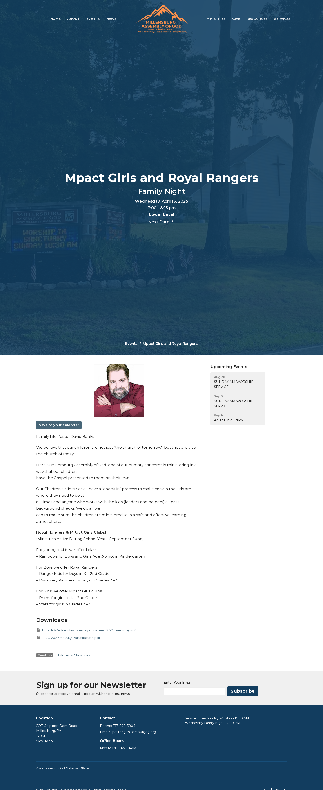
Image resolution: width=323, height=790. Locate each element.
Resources (257, 18)
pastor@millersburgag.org (134, 732)
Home (55, 18)
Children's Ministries (73, 655)
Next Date (159, 221)
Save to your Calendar (59, 425)
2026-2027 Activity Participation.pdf (71, 638)
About (73, 18)
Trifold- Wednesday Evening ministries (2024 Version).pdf (88, 630)
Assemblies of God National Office (62, 768)
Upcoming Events (228, 366)
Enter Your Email (177, 682)
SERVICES (282, 18)
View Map (44, 741)
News (111, 18)
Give (236, 18)
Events (93, 18)
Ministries (216, 18)
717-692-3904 (124, 726)
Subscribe (243, 691)
